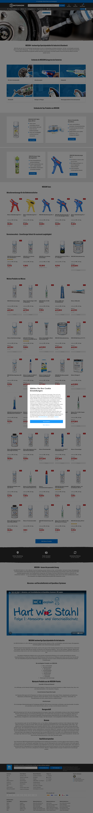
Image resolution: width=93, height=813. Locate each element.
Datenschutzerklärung (43, 416)
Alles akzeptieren (46, 421)
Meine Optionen (46, 424)
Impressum (56, 416)
